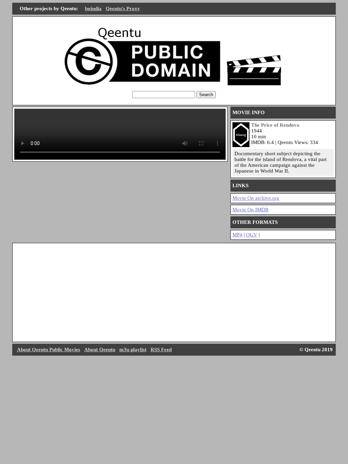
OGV (251, 234)
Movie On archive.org (255, 198)
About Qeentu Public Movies (48, 349)
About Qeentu (99, 349)
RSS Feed (161, 349)
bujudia (93, 8)
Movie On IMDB (250, 209)
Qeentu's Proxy (123, 8)
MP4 (237, 234)
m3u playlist (132, 349)
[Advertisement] (174, 292)
